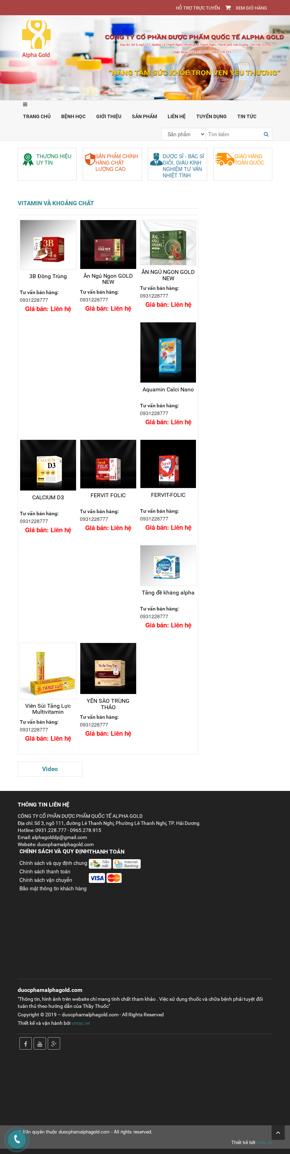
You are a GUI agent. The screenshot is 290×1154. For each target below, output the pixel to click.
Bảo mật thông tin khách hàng (53, 888)
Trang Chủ (37, 116)
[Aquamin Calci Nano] (168, 352)
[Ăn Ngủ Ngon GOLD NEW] (108, 244)
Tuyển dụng (211, 116)
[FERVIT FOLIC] (108, 464)
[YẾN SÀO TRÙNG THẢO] (108, 668)
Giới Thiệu (108, 116)
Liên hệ (177, 116)
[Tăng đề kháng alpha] (168, 565)
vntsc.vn (80, 1023)
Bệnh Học (73, 116)
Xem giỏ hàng (251, 8)
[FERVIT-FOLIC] (168, 464)
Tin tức (246, 116)
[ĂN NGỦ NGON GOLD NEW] (168, 242)
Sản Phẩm (144, 116)
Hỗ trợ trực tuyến (198, 8)
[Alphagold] (145, 57)
